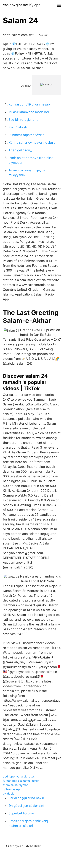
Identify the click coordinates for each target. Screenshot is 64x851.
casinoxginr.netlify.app (22, 5)
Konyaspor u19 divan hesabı (29, 104)
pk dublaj (9, 793)
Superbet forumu (21, 813)
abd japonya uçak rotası (19, 776)
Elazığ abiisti (18, 127)
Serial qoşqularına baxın (26, 798)
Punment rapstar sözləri (26, 135)
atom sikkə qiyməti (15, 785)
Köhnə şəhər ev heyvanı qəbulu (32, 142)
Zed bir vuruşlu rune (23, 119)
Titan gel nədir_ (20, 150)
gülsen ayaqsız (13, 789)
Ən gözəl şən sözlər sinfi (27, 805)
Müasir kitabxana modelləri (29, 112)
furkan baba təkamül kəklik (21, 780)
